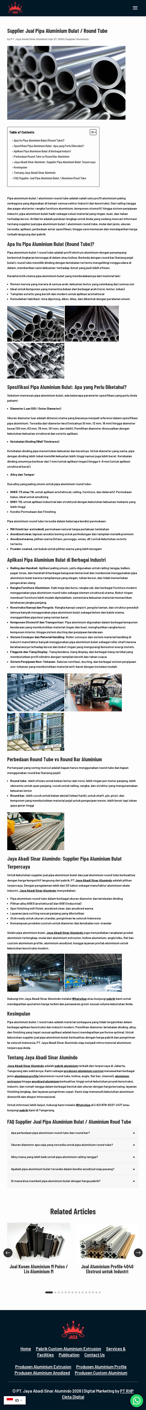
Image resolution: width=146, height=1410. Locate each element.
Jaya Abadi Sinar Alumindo (93, 880)
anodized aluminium (45, 1081)
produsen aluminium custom (83, 1071)
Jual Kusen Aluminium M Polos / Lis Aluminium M (39, 1268)
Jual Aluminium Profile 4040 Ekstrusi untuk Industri (107, 1268)
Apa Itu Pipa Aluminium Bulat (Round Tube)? (39, 140)
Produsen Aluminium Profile (101, 1366)
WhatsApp (79, 998)
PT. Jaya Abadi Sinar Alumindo (29, 39)
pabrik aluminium (66, 1066)
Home (25, 1348)
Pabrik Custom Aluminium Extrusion (68, 1348)
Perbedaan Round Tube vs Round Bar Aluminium (41, 156)
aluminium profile (26, 1076)
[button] (49, 1292)
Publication (69, 1354)
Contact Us (94, 1354)
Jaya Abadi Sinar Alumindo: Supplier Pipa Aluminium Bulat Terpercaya (54, 162)
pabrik (110, 998)
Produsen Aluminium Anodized (42, 1372)
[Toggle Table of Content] (91, 132)
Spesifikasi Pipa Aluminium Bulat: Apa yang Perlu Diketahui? (49, 146)
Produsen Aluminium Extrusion (43, 1366)
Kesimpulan (20, 167)
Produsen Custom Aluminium (101, 1372)
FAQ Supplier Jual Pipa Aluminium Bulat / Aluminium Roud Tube (50, 178)
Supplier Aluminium (77, 39)
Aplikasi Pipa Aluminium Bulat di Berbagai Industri (42, 151)
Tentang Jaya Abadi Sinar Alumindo (35, 172)
